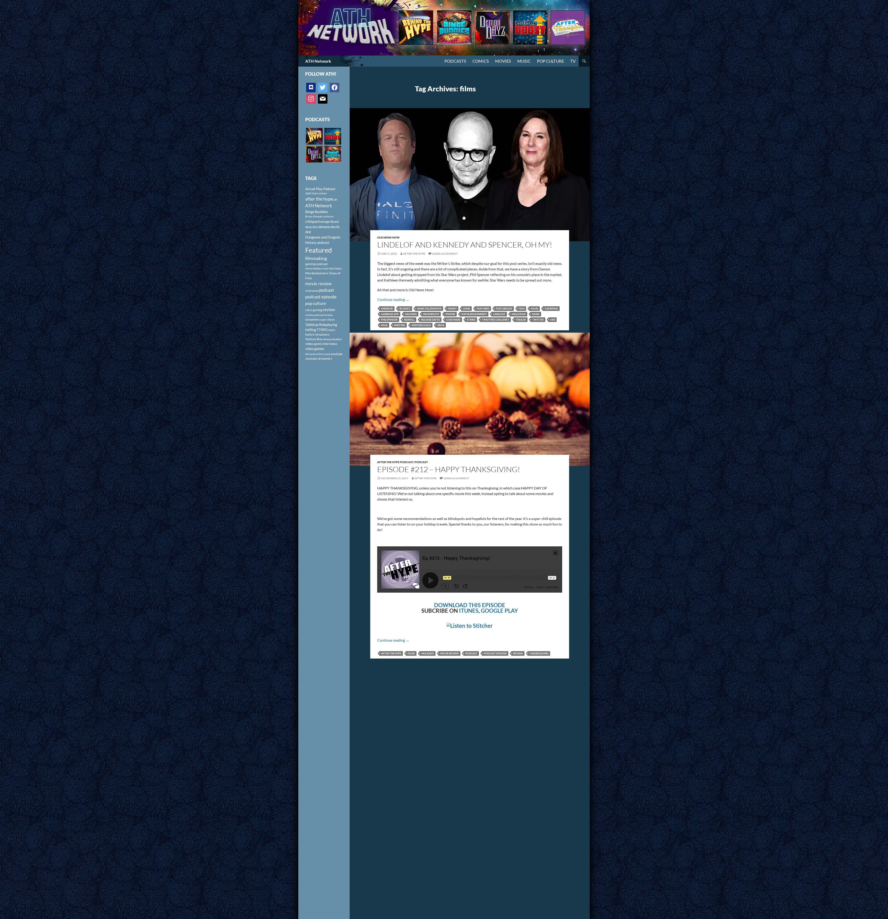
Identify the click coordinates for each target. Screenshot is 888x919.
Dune (466, 308)
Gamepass (551, 308)
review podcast (314, 315)
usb (552, 319)
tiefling (310, 330)
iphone (450, 314)
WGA (384, 325)
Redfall (409, 319)
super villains (327, 319)
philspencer (389, 319)
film (521, 308)
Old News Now (388, 237)
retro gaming (313, 310)
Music (524, 61)
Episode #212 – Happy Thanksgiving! (448, 469)
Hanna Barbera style (316, 268)
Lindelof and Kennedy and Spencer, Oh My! (464, 244)
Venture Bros (314, 339)
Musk (536, 314)
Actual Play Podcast (320, 189)
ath (335, 199)
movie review (449, 653)
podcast (471, 653)
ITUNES (468, 610)
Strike (471, 319)
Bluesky (404, 308)
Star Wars (453, 319)
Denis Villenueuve (429, 308)
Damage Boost (328, 221)
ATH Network (318, 61)
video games (314, 349)
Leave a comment (445, 253)
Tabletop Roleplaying (321, 324)
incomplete (431, 314)
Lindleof (499, 314)
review (518, 653)
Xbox (440, 325)
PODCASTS (455, 61)
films (534, 308)
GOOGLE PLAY (499, 610)
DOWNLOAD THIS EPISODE (469, 605)
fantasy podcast (317, 242)
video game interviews (321, 344)
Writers (399, 325)
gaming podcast (316, 264)
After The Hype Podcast (395, 462)
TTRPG (322, 330)
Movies (503, 61)
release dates (430, 319)
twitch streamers (317, 334)
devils (335, 227)
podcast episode (495, 653)
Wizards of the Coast (317, 354)
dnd (308, 232)
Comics (480, 61)
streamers (312, 319)
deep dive (311, 227)
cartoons (328, 216)
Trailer (521, 319)
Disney (452, 308)
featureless (504, 308)
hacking (411, 314)
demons (324, 227)
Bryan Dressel (313, 216)
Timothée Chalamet (495, 319)
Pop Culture (550, 61)
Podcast (421, 462)
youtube (336, 354)
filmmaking (316, 258)
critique (311, 221)
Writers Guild (421, 325)
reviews (328, 314)
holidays (427, 653)
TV (573, 61)
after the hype (391, 653)
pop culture (315, 303)
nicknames (311, 290)
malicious (519, 314)
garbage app (390, 314)
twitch (331, 329)
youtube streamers (318, 358)
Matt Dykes (335, 268)
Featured (483, 308)
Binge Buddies (316, 212)
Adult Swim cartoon (316, 193)
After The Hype (414, 253)
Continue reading (393, 299)
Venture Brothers (332, 339)
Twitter (538, 319)
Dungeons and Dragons (322, 237)
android (387, 308)
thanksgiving (539, 653)
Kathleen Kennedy (474, 314)
